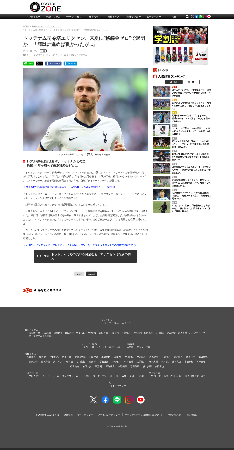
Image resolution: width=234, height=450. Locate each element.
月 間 (191, 82)
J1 (93, 347)
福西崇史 (58, 332)
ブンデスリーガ (70, 376)
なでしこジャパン (173, 376)
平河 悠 (165, 361)
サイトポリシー (85, 414)
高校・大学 (114, 347)
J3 (104, 347)
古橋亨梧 (188, 361)
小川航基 (141, 356)
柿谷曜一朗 (34, 332)
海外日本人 (114, 16)
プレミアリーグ (37, 54)
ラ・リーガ (53, 376)
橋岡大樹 (153, 361)
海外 (116, 323)
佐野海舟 (166, 356)
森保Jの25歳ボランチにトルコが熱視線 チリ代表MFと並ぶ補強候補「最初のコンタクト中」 (191, 157)
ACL (86, 347)
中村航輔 (128, 361)
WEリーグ (156, 376)
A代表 (130, 347)
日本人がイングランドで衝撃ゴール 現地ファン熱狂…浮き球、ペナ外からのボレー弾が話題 (191, 92)
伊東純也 (54, 356)
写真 (173, 16)
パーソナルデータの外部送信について (144, 414)
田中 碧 (69, 361)
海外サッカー (133, 16)
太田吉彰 (80, 332)
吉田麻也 (159, 366)
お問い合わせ (174, 414)
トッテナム (82, 54)
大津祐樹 (92, 332)
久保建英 (153, 356)
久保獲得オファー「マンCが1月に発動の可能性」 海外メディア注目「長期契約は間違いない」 (191, 195)
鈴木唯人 (178, 356)
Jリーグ (107, 323)
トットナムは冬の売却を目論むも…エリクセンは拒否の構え (91, 256)
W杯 (124, 376)
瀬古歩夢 (190, 356)
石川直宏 (159, 332)
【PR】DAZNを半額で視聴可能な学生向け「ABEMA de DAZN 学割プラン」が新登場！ (70, 187)
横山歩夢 (147, 366)
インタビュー (33, 16)
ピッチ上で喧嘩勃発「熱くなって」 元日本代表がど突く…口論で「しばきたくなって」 (191, 105)
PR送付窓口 (191, 414)
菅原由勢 (33, 361)
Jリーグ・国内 (73, 16)
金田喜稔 (171, 332)
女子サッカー (154, 16)
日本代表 (93, 16)
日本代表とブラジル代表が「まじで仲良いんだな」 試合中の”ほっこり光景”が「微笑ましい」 (191, 170)
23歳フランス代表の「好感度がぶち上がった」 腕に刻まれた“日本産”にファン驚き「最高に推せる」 (191, 208)
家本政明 (182, 332)
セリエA (85, 376)
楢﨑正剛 (137, 332)
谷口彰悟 (80, 361)
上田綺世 (105, 356)
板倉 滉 (42, 356)
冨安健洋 (104, 361)
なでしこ (126, 323)
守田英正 (134, 366)
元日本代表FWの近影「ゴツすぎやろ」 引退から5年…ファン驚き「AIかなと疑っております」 (191, 118)
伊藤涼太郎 (80, 356)
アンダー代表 (143, 347)
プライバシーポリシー (109, 414)
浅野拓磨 (31, 356)
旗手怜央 (141, 361)
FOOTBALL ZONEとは (47, 414)
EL (117, 376)
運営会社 (68, 414)
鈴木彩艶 (45, 361)
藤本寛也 (176, 361)
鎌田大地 (203, 356)
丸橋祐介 (46, 332)
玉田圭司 (114, 332)
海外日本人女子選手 (195, 376)
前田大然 (87, 366)
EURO (141, 376)
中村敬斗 (116, 361)
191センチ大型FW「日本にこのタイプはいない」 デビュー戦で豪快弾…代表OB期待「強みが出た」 (190, 144)
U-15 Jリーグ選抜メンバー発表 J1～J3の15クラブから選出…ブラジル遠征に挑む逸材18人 (191, 131)
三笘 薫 (98, 366)
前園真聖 (148, 332)
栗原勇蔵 (103, 332)
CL (111, 376)
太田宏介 (69, 332)
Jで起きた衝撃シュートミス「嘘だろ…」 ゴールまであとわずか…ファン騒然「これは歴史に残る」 (192, 182)
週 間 (173, 82)
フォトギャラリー (117, 385)
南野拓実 (122, 366)
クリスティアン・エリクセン (60, 54)
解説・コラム (53, 16)
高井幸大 (57, 361)
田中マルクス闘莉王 (43, 335)
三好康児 (110, 366)
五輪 (132, 376)
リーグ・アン (99, 376)
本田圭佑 (201, 361)
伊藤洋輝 (66, 356)
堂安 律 (92, 361)
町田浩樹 (74, 366)
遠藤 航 (117, 356)
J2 (98, 347)
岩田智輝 (93, 356)
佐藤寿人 (125, 332)
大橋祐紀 (129, 356)
